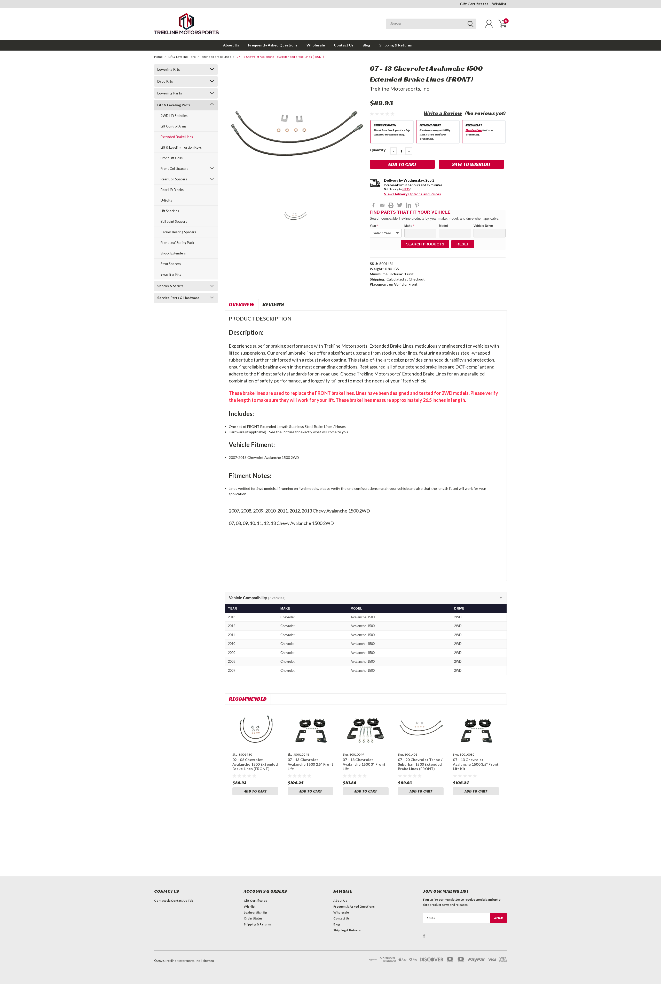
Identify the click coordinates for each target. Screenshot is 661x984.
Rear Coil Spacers (174, 179)
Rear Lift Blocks (172, 190)
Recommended (248, 698)
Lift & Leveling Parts (182, 57)
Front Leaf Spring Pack (177, 243)
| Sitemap (207, 961)
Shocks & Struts (170, 286)
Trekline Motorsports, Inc (399, 88)
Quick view (255, 728)
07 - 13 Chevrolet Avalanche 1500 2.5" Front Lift (310, 764)
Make (409, 226)
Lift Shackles (170, 211)
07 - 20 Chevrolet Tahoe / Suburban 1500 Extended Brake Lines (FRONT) (420, 764)
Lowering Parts (169, 93)
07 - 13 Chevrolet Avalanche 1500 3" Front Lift (364, 764)
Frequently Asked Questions (272, 45)
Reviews (273, 304)
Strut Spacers (171, 264)
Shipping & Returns (395, 45)
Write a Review (443, 113)
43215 (406, 188)
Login (248, 912)
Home (158, 57)
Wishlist (499, 4)
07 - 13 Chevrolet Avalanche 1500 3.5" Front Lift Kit (476, 764)
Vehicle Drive (483, 226)
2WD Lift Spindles (174, 116)
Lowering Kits (168, 69)
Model (443, 226)
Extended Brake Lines (216, 57)
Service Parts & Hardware (178, 298)
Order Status (253, 918)
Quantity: (378, 150)
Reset (463, 244)
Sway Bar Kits (171, 274)
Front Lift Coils (172, 158)
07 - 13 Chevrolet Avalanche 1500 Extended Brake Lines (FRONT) (280, 57)
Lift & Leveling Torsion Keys (181, 147)
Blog (366, 45)
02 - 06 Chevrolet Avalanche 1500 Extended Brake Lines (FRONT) (255, 764)
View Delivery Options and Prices (412, 194)
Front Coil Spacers (174, 168)
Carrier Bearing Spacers (178, 232)
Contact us (474, 130)
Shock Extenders (173, 253)
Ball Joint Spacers (174, 221)
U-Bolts (166, 200)
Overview (241, 304)
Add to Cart (255, 791)
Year (374, 226)
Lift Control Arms (173, 126)
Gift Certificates (474, 4)
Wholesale (315, 45)
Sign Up (261, 912)
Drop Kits (165, 81)
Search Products (425, 244)
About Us (231, 45)
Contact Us (343, 45)
